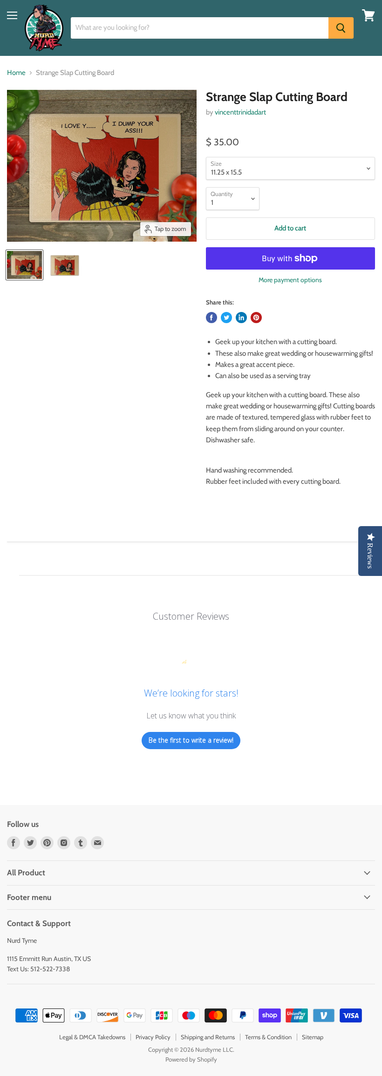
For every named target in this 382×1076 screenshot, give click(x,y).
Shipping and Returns (208, 1037)
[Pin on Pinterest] (256, 317)
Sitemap (312, 1037)
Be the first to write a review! (191, 740)
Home (16, 73)
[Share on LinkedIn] (241, 317)
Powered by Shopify (191, 1059)
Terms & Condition (268, 1037)
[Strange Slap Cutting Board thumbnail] (24, 265)
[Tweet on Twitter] (226, 317)
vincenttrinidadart (240, 112)
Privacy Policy (153, 1037)
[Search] (341, 28)
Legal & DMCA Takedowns (92, 1037)
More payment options (290, 280)
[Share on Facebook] (211, 317)
